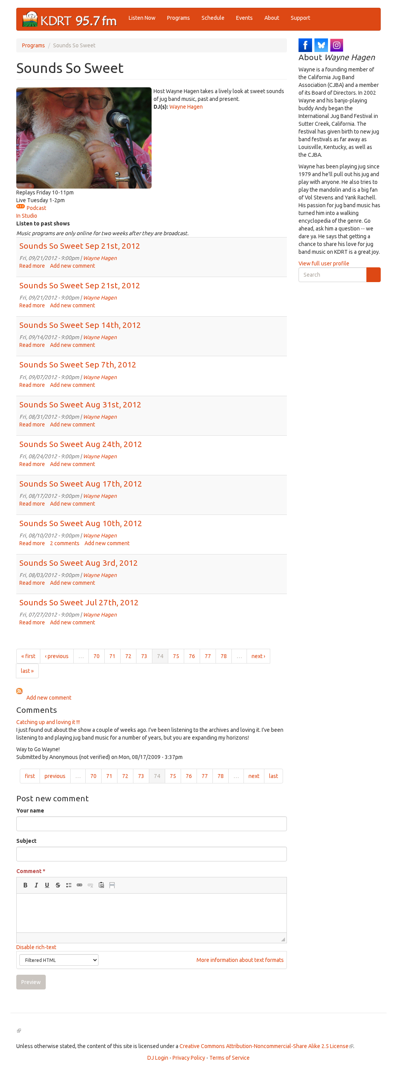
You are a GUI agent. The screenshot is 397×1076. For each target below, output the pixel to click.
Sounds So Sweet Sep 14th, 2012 (80, 324)
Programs (178, 18)
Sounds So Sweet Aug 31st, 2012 (80, 404)
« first (28, 656)
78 (224, 656)
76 (192, 656)
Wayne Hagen (186, 107)
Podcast (36, 208)
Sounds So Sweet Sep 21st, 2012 (79, 245)
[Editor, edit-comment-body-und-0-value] (152, 913)
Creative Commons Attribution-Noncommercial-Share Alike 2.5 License (266, 1046)
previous (55, 776)
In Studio (26, 216)
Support (300, 18)
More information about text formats (239, 960)
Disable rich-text (36, 947)
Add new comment (72, 266)
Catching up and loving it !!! (48, 722)
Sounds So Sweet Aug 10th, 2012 (80, 523)
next (254, 776)
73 (144, 656)
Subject (26, 841)
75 (176, 656)
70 (96, 656)
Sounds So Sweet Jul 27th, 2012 (79, 602)
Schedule (213, 18)
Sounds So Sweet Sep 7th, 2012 (77, 364)
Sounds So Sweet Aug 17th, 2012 (80, 483)
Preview (31, 982)
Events (244, 18)
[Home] (72, 19)
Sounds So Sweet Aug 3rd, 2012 (78, 562)
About (271, 18)
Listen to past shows (43, 223)
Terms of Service (229, 1058)
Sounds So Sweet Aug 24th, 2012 (80, 444)
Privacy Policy (189, 1058)
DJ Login (157, 1058)
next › (258, 656)
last (273, 776)
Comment (30, 871)
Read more (32, 266)
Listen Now (142, 18)
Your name (30, 810)
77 (208, 656)
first (30, 776)
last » (27, 671)
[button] (25, 885)
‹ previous (57, 656)
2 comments (64, 543)
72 (128, 656)
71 (112, 656)
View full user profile (324, 263)
